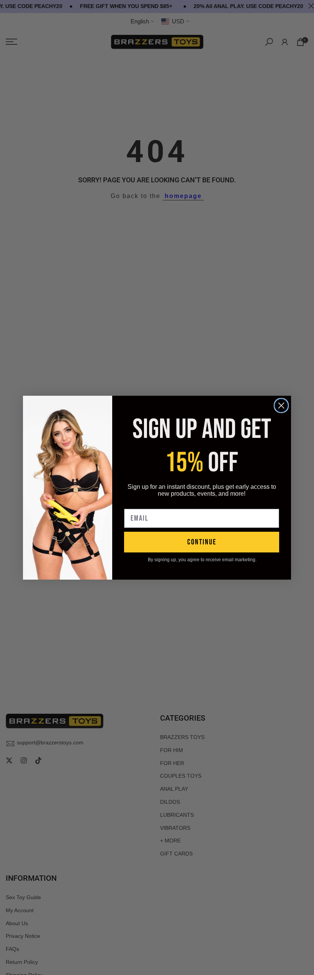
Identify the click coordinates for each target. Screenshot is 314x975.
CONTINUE (201, 542)
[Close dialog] (281, 405)
